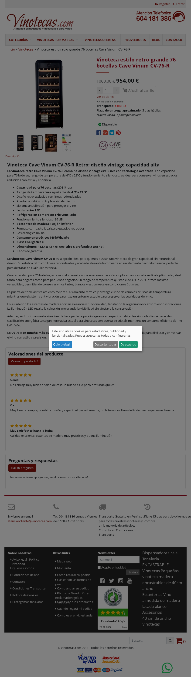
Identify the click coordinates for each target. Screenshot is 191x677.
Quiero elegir (62, 344)
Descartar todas (105, 344)
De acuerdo (128, 344)
